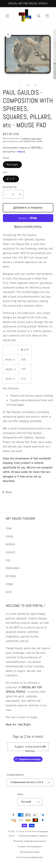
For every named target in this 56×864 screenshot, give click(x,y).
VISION (9, 536)
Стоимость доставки (31, 138)
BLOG (8, 592)
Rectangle (12, 164)
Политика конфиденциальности (30, 841)
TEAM (8, 528)
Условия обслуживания (30, 846)
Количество (10, 187)
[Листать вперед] (35, 85)
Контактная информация (30, 857)
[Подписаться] (44, 746)
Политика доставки (30, 852)
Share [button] (9, 492)
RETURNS (11, 576)
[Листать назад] (21, 85)
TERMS (9, 584)
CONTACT (10, 552)
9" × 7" (11, 178)
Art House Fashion (24, 831)
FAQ (8, 560)
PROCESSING (13, 568)
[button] (7, 16)
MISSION (10, 544)
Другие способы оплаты (28, 226)
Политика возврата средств (33, 835)
